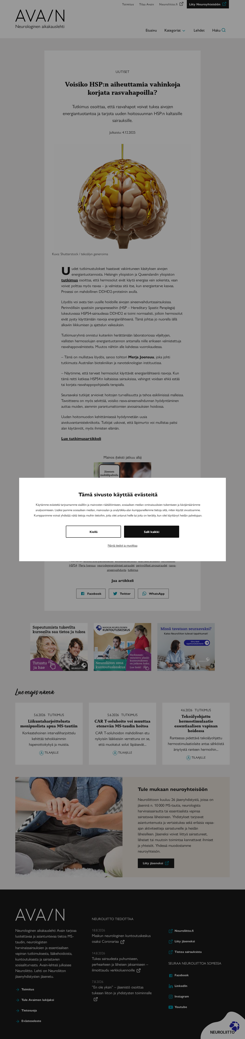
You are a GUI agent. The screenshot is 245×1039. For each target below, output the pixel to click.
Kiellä (93, 531)
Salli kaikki (151, 531)
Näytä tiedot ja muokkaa (122, 545)
